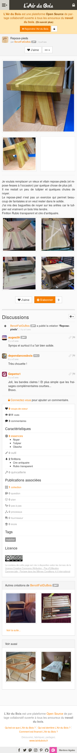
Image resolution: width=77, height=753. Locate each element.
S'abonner (46, 300)
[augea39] (4, 337)
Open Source (55, 14)
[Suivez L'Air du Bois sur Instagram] (35, 750)
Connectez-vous (20, 400)
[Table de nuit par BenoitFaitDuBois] (21, 608)
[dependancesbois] (4, 355)
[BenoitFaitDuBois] (5, 39)
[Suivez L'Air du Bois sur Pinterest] (41, 750)
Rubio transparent (23, 466)
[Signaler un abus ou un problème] (73, 337)
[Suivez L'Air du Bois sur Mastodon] (30, 750)
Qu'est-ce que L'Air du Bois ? (20, 727)
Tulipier (17, 443)
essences (16, 436)
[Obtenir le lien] (70, 337)
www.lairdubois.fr (38, 740)
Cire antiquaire (21, 462)
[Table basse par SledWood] (21, 666)
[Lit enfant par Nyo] (56, 666)
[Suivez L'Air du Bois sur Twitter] (24, 750)
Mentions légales (67, 750)
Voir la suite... (13, 630)
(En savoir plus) (44, 22)
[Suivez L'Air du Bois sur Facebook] (19, 750)
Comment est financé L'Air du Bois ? (38, 731)
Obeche (17, 447)
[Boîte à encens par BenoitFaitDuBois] (56, 608)
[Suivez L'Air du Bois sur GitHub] (46, 750)
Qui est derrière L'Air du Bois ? (54, 727)
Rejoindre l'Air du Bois (36, 28)
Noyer (16, 439)
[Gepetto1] (4, 374)
